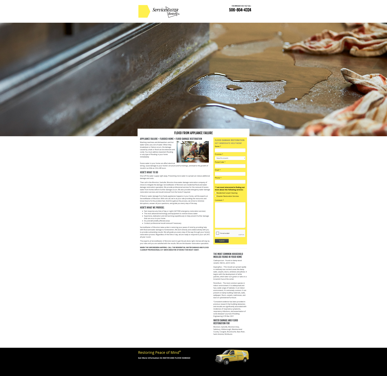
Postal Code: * (220, 162)
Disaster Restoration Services (228, 196)
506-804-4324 (240, 10)
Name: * (218, 146)
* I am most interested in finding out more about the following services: (230, 188)
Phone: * (218, 178)
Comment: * (219, 200)
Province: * (219, 154)
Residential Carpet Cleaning (227, 193)
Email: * (218, 170)
